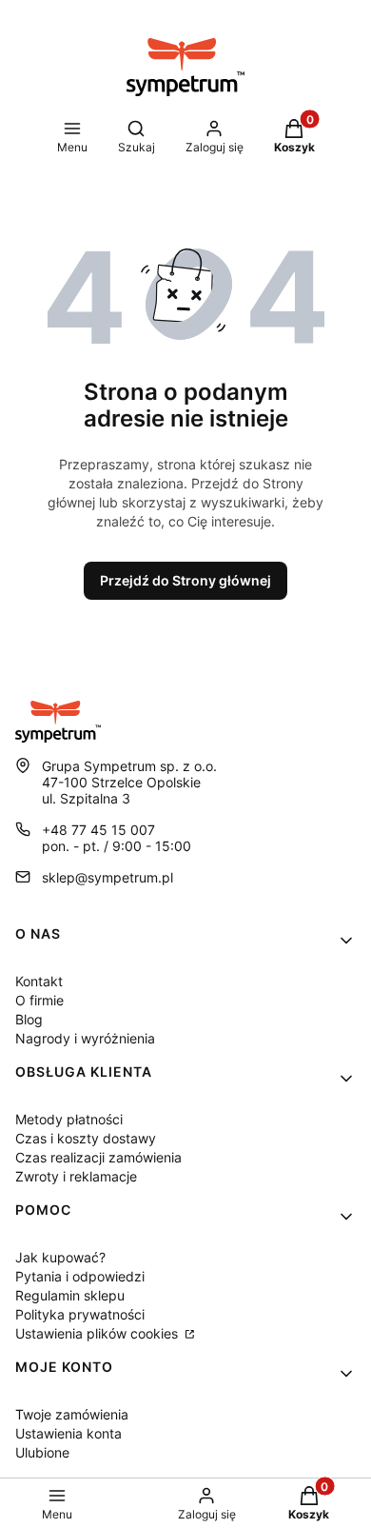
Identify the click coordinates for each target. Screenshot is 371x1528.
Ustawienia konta (68, 1433)
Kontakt (39, 981)
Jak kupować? (60, 1257)
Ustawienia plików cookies (98, 1333)
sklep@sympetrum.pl (107, 877)
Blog (29, 1019)
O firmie (39, 1000)
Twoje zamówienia (71, 1414)
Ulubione (42, 1452)
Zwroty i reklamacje (76, 1176)
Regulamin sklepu (70, 1295)
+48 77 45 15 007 (98, 830)
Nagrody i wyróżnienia (85, 1038)
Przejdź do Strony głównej (185, 580)
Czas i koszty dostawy (85, 1138)
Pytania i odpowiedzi (80, 1276)
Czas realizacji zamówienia (98, 1157)
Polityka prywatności (80, 1314)
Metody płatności (69, 1119)
